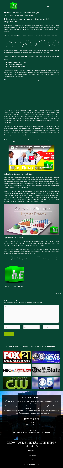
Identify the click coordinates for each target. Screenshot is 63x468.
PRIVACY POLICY (31, 450)
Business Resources (20, 15)
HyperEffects (12, 120)
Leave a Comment (9, 15)
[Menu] (48, 6)
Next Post (57, 293)
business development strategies (49, 257)
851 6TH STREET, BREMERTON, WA (28, 432)
